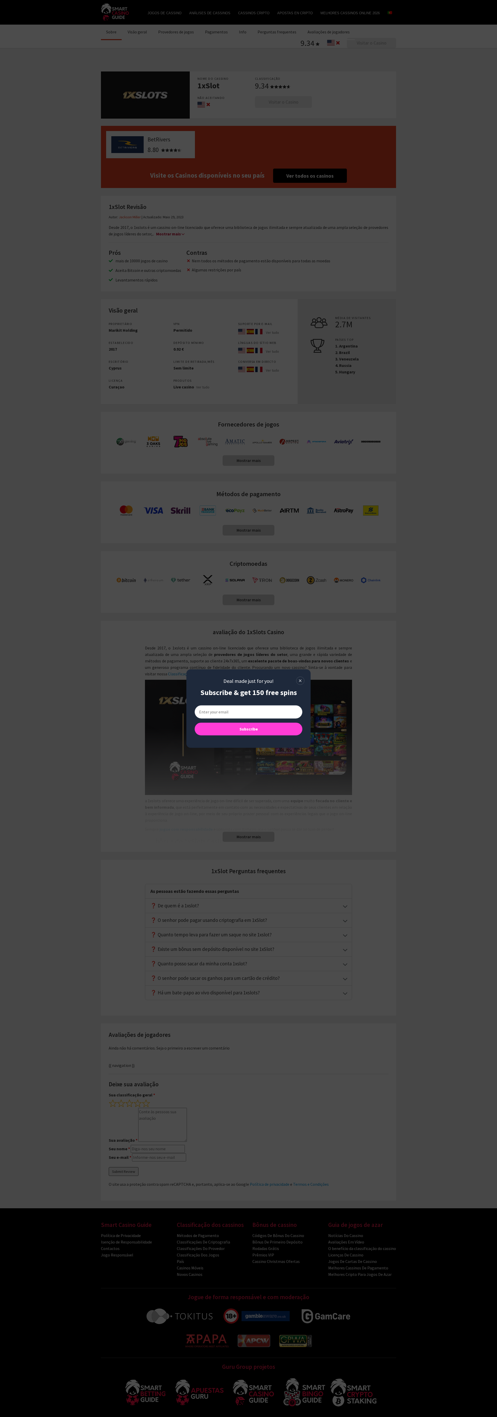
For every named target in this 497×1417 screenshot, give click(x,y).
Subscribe (248, 728)
